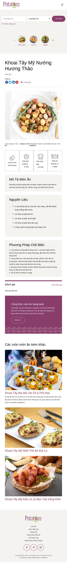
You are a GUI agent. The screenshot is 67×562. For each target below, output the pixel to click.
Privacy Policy (46, 555)
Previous (15, 40)
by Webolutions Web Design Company (33, 557)
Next (52, 40)
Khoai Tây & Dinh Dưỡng (33, 541)
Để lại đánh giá (57, 285)
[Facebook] (6, 82)
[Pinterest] (16, 82)
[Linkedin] (13, 82)
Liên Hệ (33, 526)
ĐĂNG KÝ (17, 320)
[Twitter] (10, 82)
